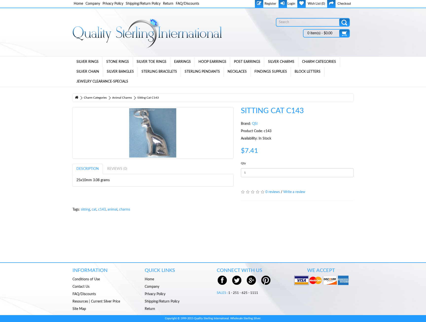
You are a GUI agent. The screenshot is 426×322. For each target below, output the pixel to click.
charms (124, 209)
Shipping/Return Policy (143, 3)
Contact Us (80, 286)
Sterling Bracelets (159, 71)
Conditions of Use (86, 279)
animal (112, 209)
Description (87, 169)
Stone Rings (117, 62)
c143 (102, 209)
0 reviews (273, 192)
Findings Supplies (270, 71)
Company (93, 3)
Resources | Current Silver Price (96, 301)
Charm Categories (319, 62)
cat (94, 209)
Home (78, 3)
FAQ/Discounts (187, 3)
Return (168, 3)
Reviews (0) (117, 169)
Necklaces (237, 71)
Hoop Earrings (212, 62)
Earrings (182, 62)
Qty (243, 163)
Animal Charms (122, 97)
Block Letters (307, 71)
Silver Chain (87, 71)
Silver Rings (87, 62)
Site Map (79, 309)
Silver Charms (281, 62)
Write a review (294, 192)
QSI (255, 123)
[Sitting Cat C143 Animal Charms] (152, 133)
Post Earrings (247, 62)
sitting (85, 209)
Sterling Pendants (202, 71)
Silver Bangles (120, 71)
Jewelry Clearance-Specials (102, 81)
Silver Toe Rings (151, 62)
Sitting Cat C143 (148, 97)
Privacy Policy (113, 3)
